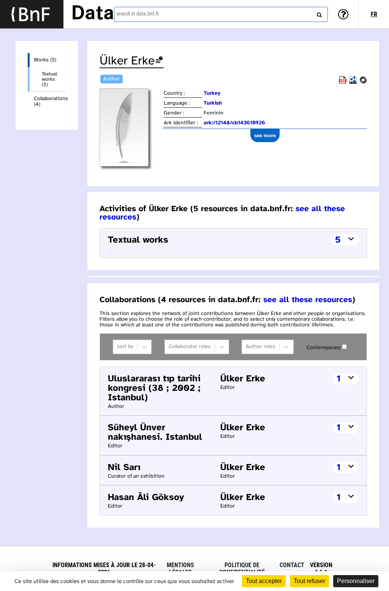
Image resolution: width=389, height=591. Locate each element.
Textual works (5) (49, 79)
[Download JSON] (363, 82)
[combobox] (221, 14)
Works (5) (45, 60)
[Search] (318, 13)
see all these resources (307, 300)
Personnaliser (356, 581)
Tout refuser (309, 581)
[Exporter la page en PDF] (342, 82)
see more (265, 135)
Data (92, 14)
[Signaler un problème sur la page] (159, 61)
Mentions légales (180, 568)
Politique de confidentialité (242, 568)
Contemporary (323, 348)
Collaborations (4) (50, 101)
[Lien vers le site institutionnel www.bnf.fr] (31, 14)
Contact (292, 565)
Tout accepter (264, 581)
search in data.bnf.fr (137, 14)
